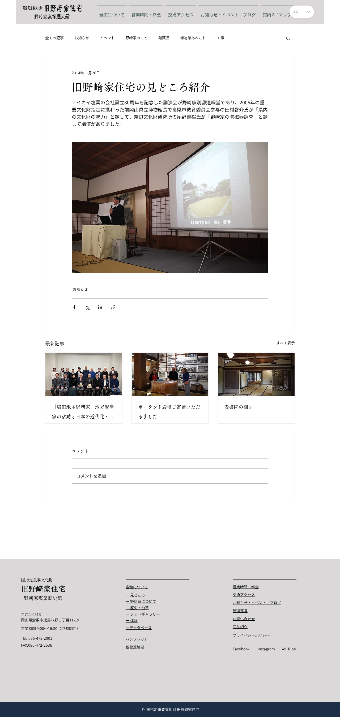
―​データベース (139, 627)
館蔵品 (163, 37)
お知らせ (81, 37)
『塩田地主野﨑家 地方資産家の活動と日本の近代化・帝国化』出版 (83, 413)
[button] (288, 38)
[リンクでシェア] (113, 307)
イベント (107, 37)
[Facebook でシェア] (74, 307)
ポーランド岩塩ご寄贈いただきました (169, 412)
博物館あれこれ (193, 37)
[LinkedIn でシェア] (100, 307)
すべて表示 (285, 342)
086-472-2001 (40, 638)
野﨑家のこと (136, 37)
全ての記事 (54, 37)
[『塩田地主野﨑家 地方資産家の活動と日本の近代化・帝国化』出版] (83, 374)
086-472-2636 (40, 645)
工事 (220, 37)
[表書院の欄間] (256, 374)
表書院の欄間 (238, 407)
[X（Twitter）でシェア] (87, 307)
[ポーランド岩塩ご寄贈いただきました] (170, 374)
